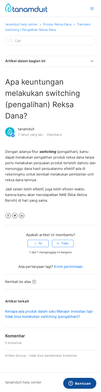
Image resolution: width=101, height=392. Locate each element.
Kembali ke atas (18, 281)
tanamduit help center (21, 24)
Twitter (15, 216)
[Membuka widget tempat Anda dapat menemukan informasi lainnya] (79, 384)
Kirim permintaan (68, 266)
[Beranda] (26, 10)
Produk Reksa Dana (57, 24)
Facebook (8, 216)
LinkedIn (22, 216)
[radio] (38, 243)
